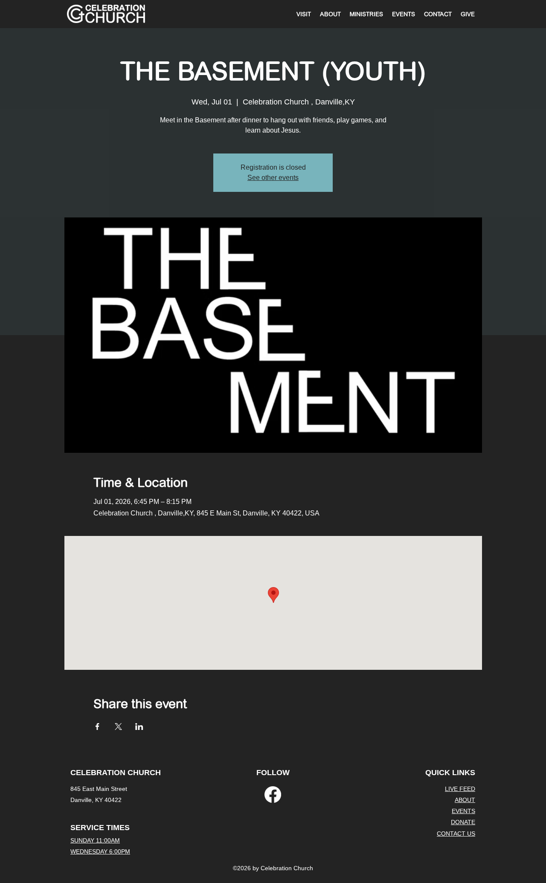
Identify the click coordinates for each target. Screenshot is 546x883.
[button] (366, 14)
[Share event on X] (118, 726)
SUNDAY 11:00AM (95, 840)
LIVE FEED (460, 788)
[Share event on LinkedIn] (139, 726)
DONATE (463, 822)
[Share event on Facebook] (97, 726)
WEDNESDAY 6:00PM (100, 851)
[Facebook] (272, 794)
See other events (273, 177)
